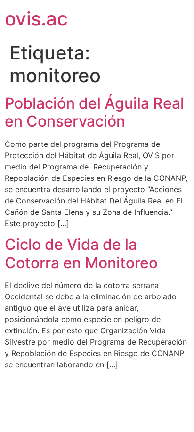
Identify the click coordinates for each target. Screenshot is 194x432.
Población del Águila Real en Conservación (94, 112)
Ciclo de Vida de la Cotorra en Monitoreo (81, 253)
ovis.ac (36, 18)
